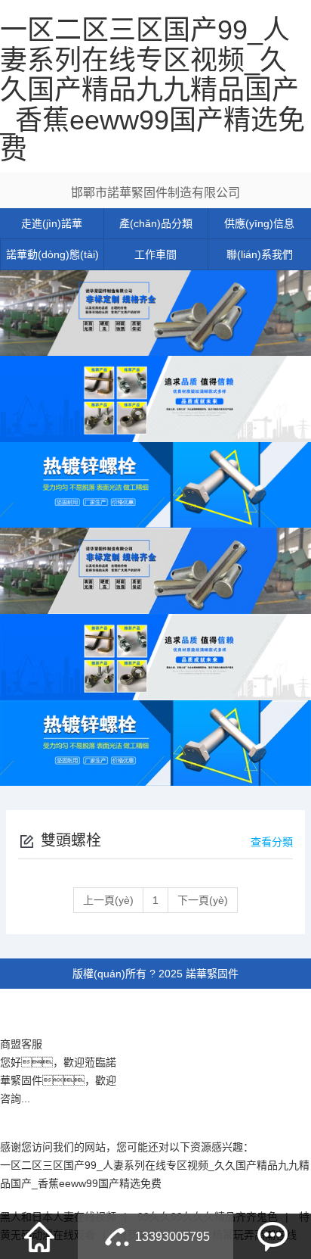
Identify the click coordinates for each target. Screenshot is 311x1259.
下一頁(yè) (202, 900)
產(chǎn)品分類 (155, 223)
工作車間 (155, 254)
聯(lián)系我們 (259, 254)
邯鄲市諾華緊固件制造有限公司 (155, 192)
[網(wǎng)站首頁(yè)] (39, 1236)
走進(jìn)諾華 (51, 223)
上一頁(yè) (108, 900)
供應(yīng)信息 (259, 223)
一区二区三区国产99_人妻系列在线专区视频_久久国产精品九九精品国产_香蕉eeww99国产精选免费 (152, 89)
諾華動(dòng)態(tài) (52, 254)
